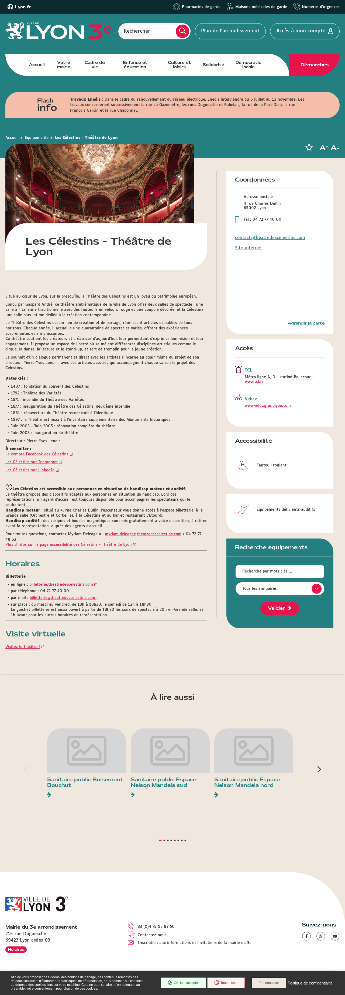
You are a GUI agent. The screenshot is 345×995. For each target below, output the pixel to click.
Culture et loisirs (179, 65)
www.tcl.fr (254, 382)
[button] (309, 147)
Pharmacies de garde (201, 7)
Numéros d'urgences (321, 7)
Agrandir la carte (306, 323)
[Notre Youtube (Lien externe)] (335, 936)
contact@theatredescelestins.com (270, 238)
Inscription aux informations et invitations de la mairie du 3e (194, 943)
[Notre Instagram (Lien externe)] (320, 936)
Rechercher (137, 31)
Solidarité (213, 64)
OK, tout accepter (186, 983)
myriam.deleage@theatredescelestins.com (143, 534)
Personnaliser (268, 983)
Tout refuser (229, 983)
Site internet (248, 248)
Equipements (37, 138)
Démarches (315, 64)
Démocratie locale (248, 65)
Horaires (16, 949)
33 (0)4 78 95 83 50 (156, 927)
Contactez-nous (152, 935)
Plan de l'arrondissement (230, 31)
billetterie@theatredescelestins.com (63, 598)
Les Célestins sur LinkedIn (30, 470)
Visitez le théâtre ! (22, 647)
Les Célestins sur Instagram (31, 462)
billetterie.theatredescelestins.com (61, 585)
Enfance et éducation (135, 65)
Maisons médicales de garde (261, 7)
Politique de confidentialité (310, 983)
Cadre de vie (95, 65)
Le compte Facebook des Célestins (36, 454)
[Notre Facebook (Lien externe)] (306, 936)
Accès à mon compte (300, 31)
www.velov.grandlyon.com (268, 406)
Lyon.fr (23, 7)
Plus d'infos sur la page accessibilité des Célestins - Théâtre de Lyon (68, 545)
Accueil (37, 64)
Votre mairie (63, 65)
